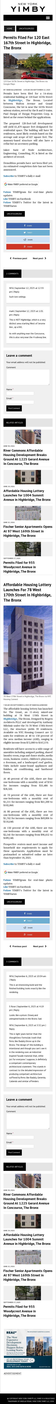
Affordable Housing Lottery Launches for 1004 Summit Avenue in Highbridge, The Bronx (27, 495)
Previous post (20, 258)
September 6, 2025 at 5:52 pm (30, 1025)
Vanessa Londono (14, 90)
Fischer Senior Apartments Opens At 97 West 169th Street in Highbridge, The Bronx (27, 531)
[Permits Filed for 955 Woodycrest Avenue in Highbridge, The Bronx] (28, 554)
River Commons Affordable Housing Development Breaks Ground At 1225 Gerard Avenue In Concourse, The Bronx (26, 457)
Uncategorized (14, 214)
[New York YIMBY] (27, 7)
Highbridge (15, 100)
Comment (11, 367)
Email (9, 398)
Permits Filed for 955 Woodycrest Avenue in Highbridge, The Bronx (19, 567)
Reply (16, 291)
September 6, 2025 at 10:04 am (30, 976)
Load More (27, 1384)
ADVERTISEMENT (12, 1373)
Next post (38, 258)
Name (9, 389)
